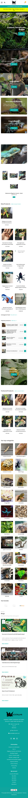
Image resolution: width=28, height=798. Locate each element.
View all (14, 86)
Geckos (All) (17, 521)
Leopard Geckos (4, 443)
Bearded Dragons (18, 443)
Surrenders (17, 475)
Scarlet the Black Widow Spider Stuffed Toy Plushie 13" (20, 287)
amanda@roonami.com (15, 733)
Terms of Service (14, 763)
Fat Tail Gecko (4, 475)
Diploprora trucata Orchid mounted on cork (7, 223)
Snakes (16, 537)
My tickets (14, 778)
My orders (14, 776)
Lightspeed (20, 792)
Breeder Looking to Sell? (14, 757)
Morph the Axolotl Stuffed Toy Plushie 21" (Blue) (7, 309)
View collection (15, 204)
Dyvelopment (14, 794)
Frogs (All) (3, 490)
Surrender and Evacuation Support (14, 759)
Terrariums (17, 552)
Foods (16, 583)
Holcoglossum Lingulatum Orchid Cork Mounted (20, 244)
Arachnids (3, 568)
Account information (14, 773)
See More (14, 64)
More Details (14, 110)
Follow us (14, 314)
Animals (2, 583)
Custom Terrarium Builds (14, 755)
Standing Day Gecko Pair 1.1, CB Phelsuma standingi (21, 309)
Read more (5, 643)
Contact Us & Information (14, 747)
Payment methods (14, 761)
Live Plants (3, 521)
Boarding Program (14, 753)
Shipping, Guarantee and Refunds (14, 751)
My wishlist (14, 780)
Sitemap (14, 767)
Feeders (16, 506)
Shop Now (14, 128)
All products (14, 784)
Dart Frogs (17, 459)
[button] (1, 31)
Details (21, 33)
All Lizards (17, 490)
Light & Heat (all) (4, 537)
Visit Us (14, 749)
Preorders (17, 568)
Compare (14, 782)
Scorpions (3, 506)
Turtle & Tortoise (4, 459)
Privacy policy (14, 765)
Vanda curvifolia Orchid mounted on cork (7, 266)
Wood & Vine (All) (4, 552)
